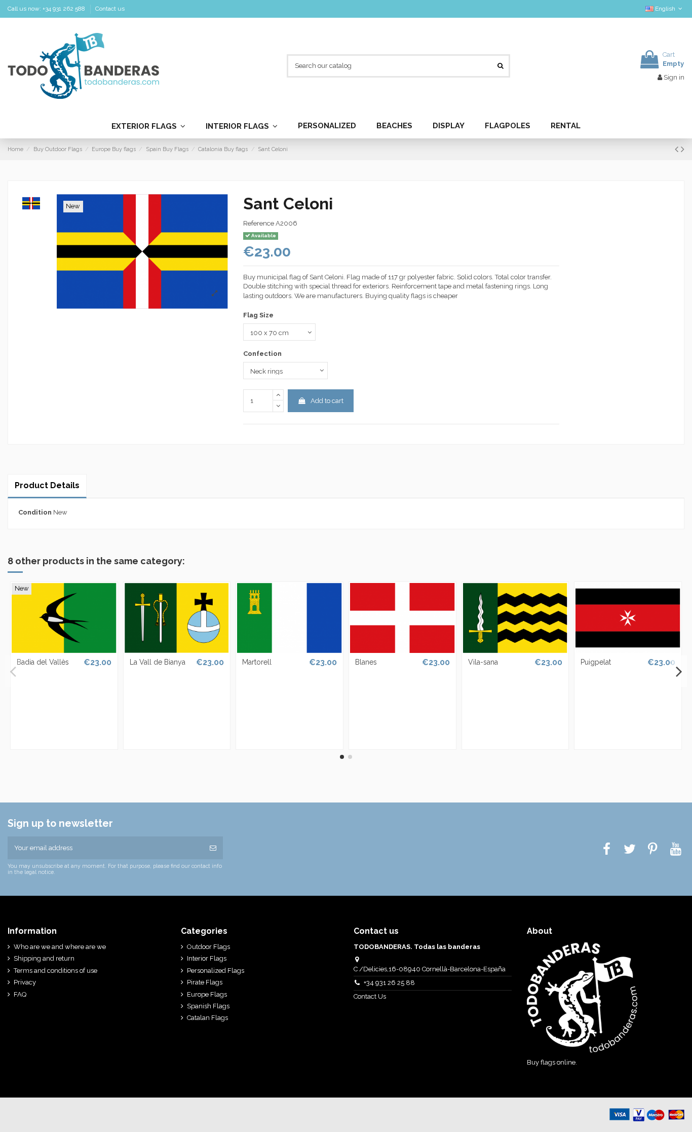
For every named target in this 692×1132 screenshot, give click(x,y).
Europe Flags (207, 994)
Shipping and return (44, 958)
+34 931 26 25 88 (389, 983)
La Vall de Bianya (157, 662)
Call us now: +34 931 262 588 (47, 8)
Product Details (47, 485)
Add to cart (327, 401)
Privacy (25, 982)
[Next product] (682, 149)
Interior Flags (206, 958)
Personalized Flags (215, 970)
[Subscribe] (213, 848)
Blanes (366, 662)
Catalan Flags (207, 1017)
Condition (35, 512)
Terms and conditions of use (55, 970)
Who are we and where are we (60, 947)
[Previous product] (678, 149)
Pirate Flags (204, 982)
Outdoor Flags (208, 947)
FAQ (20, 994)
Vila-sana (483, 662)
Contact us (110, 8)
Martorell (257, 662)
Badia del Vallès (43, 662)
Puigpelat (596, 662)
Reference (258, 223)
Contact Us (371, 996)
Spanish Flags (208, 1006)
